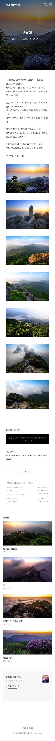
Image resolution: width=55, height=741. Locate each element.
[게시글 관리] (17, 472)
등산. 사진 (16, 483)
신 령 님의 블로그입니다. (15, 681)
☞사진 (10, 483)
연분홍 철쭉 (11, 499)
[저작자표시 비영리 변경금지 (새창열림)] (35, 472)
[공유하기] (14, 472)
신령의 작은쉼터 (11, 4)
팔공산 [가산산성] (13, 487)
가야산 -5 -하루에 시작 (15, 494)
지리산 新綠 (11, 502)
